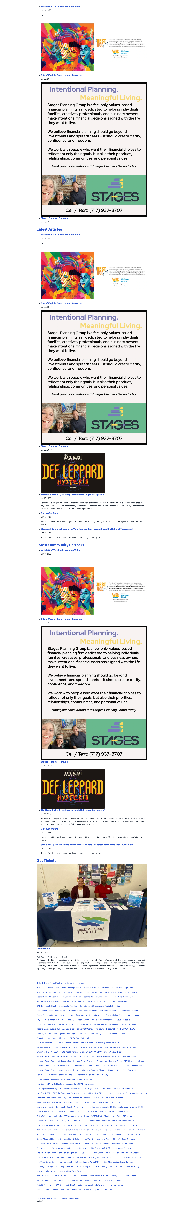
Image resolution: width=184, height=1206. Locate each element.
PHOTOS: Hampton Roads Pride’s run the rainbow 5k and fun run (106, 1121)
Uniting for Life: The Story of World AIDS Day (120, 1167)
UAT (97, 1167)
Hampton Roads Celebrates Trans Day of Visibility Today (61, 1056)
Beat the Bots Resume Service (96, 997)
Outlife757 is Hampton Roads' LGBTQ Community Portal (105, 1112)
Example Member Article (47, 1038)
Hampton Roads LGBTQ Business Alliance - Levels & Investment (114, 1066)
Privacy (134, 1125)
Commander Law (91, 1020)
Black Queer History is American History (89, 1001)
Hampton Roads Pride (46, 1070)
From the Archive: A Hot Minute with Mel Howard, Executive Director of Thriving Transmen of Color (79, 1043)
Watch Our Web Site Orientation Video (53, 1189)
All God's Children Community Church (65, 997)
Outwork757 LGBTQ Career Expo (63, 1121)
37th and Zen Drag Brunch (122, 988)
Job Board (106, 1089)
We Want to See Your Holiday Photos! (87, 1189)
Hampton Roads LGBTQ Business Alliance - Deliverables (61, 1066)
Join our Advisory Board (123, 1089)
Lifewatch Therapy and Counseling (132, 1093)
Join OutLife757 (43, 1093)
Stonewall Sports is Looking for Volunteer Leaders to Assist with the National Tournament (98, 1139)
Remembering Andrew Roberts (50, 1130)
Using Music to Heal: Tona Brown (68, 1171)
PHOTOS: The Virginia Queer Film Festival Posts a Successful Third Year (67, 1125)
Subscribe (104, 1144)
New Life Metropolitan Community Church (102, 1102)
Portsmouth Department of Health (114, 1125)
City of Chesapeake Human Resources (53, 1015)
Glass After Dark (129, 1047)
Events (124, 1034)
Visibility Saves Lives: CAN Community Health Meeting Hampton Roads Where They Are (74, 1185)
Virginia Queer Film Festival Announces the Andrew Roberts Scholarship (90, 1180)
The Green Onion (95, 1153)
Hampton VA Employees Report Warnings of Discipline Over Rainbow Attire (69, 1075)
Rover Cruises (42, 1134)
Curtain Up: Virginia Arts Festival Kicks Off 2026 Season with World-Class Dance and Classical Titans (80, 1024)
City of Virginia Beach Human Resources (123, 1015)
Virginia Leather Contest (47, 1180)
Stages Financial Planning (48, 1139)
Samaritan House (71, 1134)
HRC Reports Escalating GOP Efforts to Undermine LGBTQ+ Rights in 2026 (69, 1089)
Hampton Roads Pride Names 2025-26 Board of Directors (82, 1070)
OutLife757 (75, 1112)
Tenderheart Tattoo (119, 1144)
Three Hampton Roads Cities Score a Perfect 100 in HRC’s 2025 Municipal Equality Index (95, 1162)
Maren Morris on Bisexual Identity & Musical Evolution (59, 1102)
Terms (131, 1144)
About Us (122, 992)
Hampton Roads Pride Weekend (122, 1070)
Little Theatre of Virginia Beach (81, 1098)
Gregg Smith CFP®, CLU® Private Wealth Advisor (57, 1052)
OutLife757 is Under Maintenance (100, 1116)
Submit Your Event (91, 1144)
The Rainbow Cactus (130, 1153)
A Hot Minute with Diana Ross (49, 992)
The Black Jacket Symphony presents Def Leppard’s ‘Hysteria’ (63, 1148)
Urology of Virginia (44, 1171)
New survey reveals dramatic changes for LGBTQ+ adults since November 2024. (108, 1107)
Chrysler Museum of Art (109, 1011)
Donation (116, 1034)
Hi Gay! (105, 1075)
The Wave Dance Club (131, 1157)
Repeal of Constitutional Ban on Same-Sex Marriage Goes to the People (95, 1130)
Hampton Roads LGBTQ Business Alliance (126, 1061)
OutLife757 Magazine (126, 1116)
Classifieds (77, 1020)
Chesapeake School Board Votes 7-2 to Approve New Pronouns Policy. (67, 1011)
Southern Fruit (134, 1134)
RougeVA (132, 1130)
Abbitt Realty (97, 992)
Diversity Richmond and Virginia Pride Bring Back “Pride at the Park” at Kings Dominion (74, 1034)
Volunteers (118, 1185)
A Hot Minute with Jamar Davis (77, 992)
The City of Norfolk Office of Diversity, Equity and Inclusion (116, 1148)
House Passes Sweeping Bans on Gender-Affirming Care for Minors (65, 1079)
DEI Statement (131, 1024)
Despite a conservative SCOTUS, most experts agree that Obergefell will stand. (71, 1029)
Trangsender (88, 1167)
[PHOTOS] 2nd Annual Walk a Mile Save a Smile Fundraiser (62, 983)
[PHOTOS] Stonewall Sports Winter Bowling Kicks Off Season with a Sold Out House (73, 988)
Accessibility (133, 992)
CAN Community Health (118, 1001)
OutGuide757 (63, 1112)
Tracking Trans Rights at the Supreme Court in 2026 (59, 1167)
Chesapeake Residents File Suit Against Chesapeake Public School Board (90, 1006)
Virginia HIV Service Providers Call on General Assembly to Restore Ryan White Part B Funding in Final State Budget (86, 1176)
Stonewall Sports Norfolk (47, 1144)
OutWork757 (42, 1121)
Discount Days (112, 1029)
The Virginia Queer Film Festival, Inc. (71, 1157)
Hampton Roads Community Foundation (54, 1061)
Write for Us (110, 1189)
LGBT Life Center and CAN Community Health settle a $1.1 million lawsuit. (83, 1093)
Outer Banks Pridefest (46, 1112)
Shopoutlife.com (104, 1134)
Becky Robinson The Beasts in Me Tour (53, 1001)
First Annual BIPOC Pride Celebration (75, 1038)
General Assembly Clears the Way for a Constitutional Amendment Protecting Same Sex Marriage (78, 1047)
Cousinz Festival (124, 1020)
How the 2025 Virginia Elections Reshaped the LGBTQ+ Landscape (65, 1084)
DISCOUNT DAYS (127, 1029)
